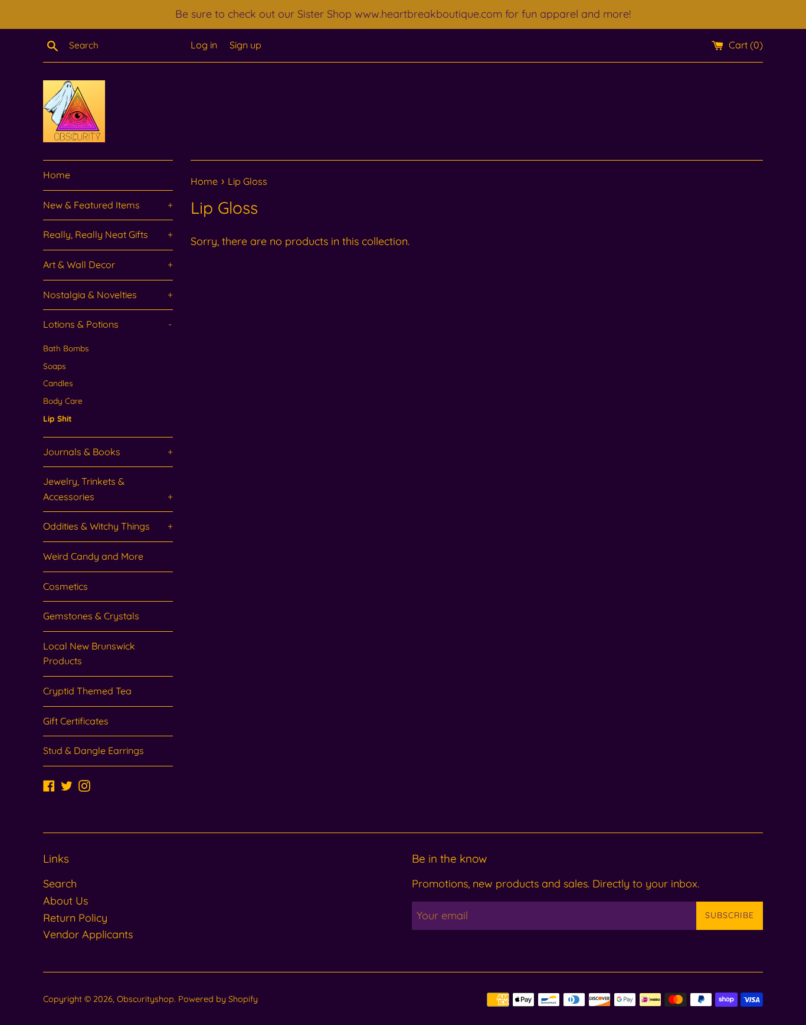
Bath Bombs (66, 348)
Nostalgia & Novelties (108, 295)
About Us (65, 901)
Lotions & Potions (107, 324)
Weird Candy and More (93, 556)
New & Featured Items (108, 205)
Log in (204, 45)
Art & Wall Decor (108, 264)
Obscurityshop (145, 999)
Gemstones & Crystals (91, 616)
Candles (58, 383)
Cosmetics (65, 586)
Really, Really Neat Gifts (108, 234)
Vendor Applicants (88, 934)
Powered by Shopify (218, 999)
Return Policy (75, 918)
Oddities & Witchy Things (108, 526)
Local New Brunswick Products (89, 653)
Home (56, 175)
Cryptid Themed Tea (87, 691)
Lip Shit (57, 418)
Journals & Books (108, 452)
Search (60, 883)
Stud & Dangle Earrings (93, 750)
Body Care (63, 401)
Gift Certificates (76, 721)
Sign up (245, 45)
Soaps (54, 366)
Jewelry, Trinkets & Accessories (108, 488)
